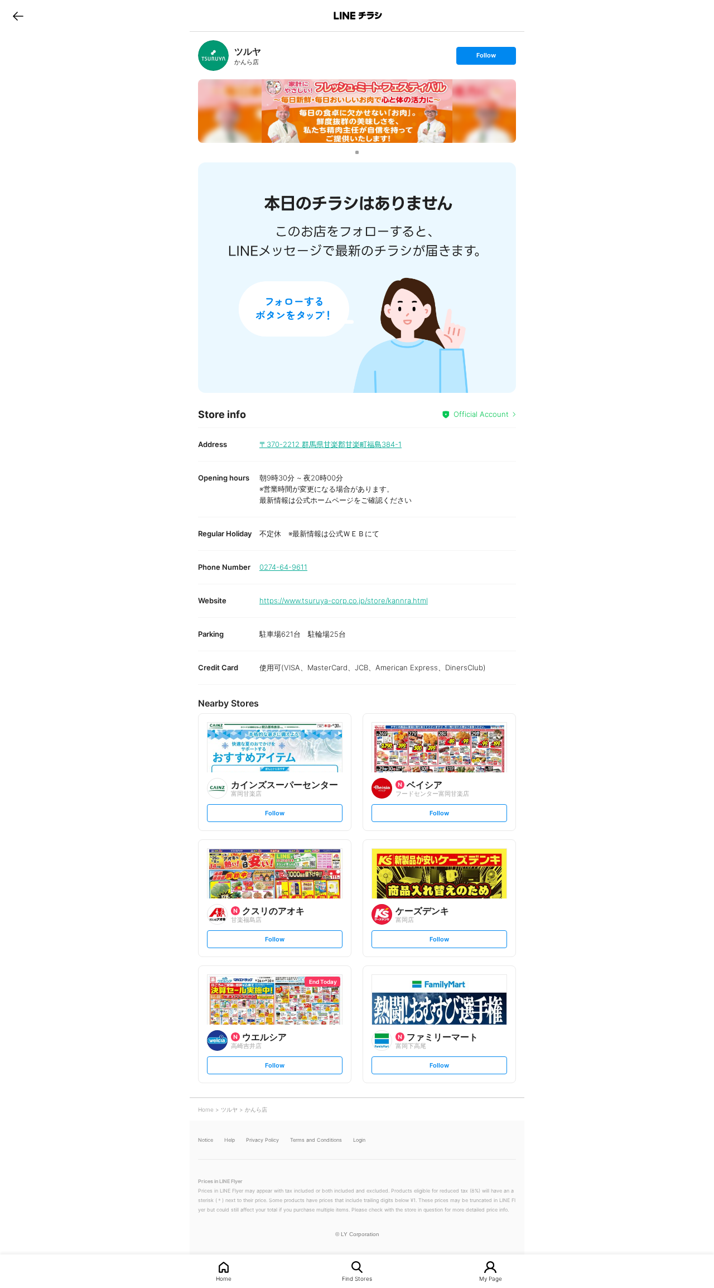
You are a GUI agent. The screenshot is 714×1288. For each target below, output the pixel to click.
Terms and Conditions (316, 1139)
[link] (213, 55)
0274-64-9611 (283, 567)
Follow (486, 58)
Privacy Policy (262, 1139)
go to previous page (18, 15)
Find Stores (357, 1278)
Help (229, 1139)
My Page (490, 1278)
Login (359, 1139)
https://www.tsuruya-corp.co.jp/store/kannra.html (343, 600)
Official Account (481, 414)
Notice (205, 1139)
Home (223, 1278)
